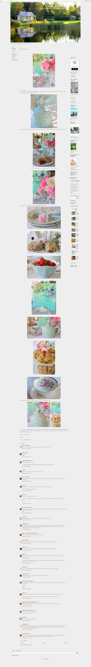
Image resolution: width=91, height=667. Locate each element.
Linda (23, 554)
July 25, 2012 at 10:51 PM (26, 481)
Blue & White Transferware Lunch (77, 246)
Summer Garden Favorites (77, 234)
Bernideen (24, 567)
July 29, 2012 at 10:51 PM (26, 620)
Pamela (23, 547)
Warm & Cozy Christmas (77, 258)
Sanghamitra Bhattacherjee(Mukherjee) (29, 602)
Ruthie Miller (24, 523)
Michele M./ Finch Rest (26, 460)
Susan (23, 485)
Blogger (47, 659)
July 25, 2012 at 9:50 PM (26, 448)
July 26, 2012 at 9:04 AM (26, 543)
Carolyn (74, 75)
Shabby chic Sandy (25, 445)
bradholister (24, 624)
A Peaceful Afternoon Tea (77, 230)
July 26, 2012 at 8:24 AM (26, 529)
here (37, 628)
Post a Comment (24, 640)
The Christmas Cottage (77, 224)
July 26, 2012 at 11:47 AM (26, 550)
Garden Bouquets (76, 209)
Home (44, 642)
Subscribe (74, 69)
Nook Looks (77, 251)
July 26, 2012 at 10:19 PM (26, 588)
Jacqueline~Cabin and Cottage (27, 610)
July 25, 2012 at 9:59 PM (26, 466)
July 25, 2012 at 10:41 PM (26, 473)
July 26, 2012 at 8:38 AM (26, 536)
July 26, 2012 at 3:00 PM (26, 570)
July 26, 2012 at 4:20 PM (26, 577)
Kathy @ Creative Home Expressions (28, 533)
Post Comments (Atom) (28, 644)
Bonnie (23, 617)
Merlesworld (24, 452)
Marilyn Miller (24, 574)
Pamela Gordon (25, 477)
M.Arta (23, 516)
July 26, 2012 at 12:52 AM (26, 512)
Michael (74, 76)
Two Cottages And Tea (26, 507)
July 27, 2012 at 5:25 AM (26, 606)
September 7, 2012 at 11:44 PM (27, 637)
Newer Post (22, 642)
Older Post (66, 642)
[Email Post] (31, 439)
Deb (23, 470)
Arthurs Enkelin (25, 633)
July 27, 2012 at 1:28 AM (26, 598)
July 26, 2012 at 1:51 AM (26, 519)
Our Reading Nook (77, 240)
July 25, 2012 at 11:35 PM (26, 490)
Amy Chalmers (24, 540)
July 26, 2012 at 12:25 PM (26, 563)
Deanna (23, 494)
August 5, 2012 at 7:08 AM (26, 629)
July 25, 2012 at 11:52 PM (26, 503)
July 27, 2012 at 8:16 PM (26, 613)
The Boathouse (77, 218)
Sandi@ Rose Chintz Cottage (27, 581)
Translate (74, 102)
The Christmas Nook (77, 213)
